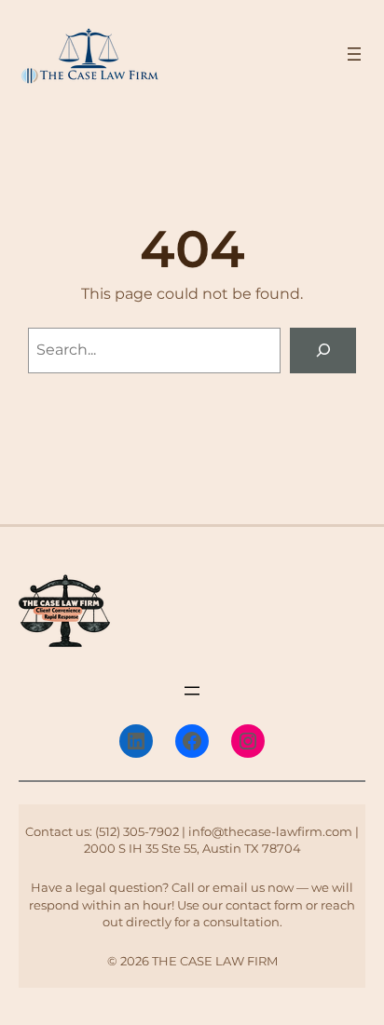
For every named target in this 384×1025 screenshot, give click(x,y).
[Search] (323, 350)
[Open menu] (354, 54)
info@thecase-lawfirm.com (270, 831)
